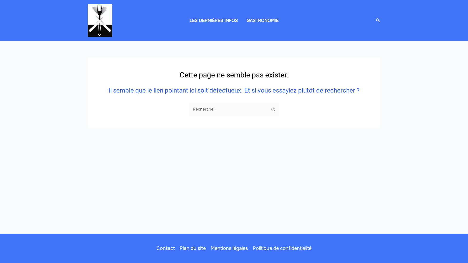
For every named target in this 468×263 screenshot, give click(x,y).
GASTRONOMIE (263, 20)
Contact (165, 248)
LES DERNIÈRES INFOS (214, 20)
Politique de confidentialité (282, 248)
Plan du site (193, 248)
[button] (378, 20)
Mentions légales (229, 248)
